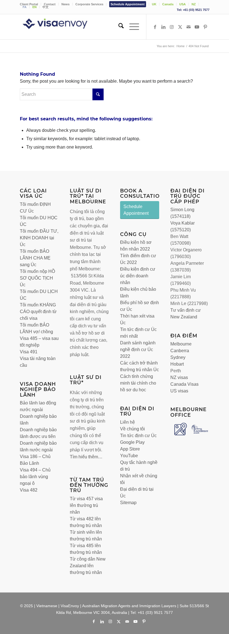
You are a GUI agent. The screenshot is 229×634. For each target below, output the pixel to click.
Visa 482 (28, 490)
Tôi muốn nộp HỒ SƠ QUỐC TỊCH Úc (37, 278)
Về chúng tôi (132, 428)
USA (182, 4)
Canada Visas (184, 384)
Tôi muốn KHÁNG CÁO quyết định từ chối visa (38, 311)
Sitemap (128, 502)
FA (25, 7)
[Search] (118, 26)
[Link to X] (180, 27)
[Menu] (131, 26)
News (65, 4)
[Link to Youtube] (197, 27)
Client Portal (29, 4)
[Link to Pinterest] (205, 27)
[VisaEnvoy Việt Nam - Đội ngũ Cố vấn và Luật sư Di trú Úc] (63, 26)
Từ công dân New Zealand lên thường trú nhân (88, 566)
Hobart (177, 364)
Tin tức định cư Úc (138, 435)
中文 (45, 7)
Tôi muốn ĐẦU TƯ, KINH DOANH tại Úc (39, 238)
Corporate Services (89, 4)
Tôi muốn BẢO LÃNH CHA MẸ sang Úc (35, 258)
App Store (130, 449)
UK (154, 4)
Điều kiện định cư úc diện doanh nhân (137, 276)
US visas (179, 390)
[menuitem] (30, 4)
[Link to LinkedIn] (163, 27)
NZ (194, 4)
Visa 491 (28, 351)
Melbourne (181, 344)
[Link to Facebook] (155, 27)
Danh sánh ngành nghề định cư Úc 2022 (138, 349)
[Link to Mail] (188, 27)
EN (34, 7)
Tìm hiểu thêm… (86, 456)
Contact (50, 4)
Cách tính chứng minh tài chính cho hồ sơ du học (138, 383)
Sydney (177, 357)
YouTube (129, 455)
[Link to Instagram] (172, 27)
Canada (167, 4)
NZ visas (179, 377)
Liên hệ (127, 422)
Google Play (132, 442)
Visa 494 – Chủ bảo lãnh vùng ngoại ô (35, 477)
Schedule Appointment (128, 4)
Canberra (179, 350)
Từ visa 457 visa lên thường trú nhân (86, 505)
